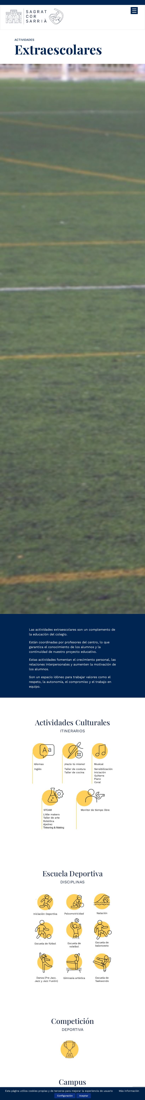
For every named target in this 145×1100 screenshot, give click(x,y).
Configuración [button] (65, 1095)
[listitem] (43, 762)
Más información (129, 1090)
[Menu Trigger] (134, 10)
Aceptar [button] (83, 1095)
